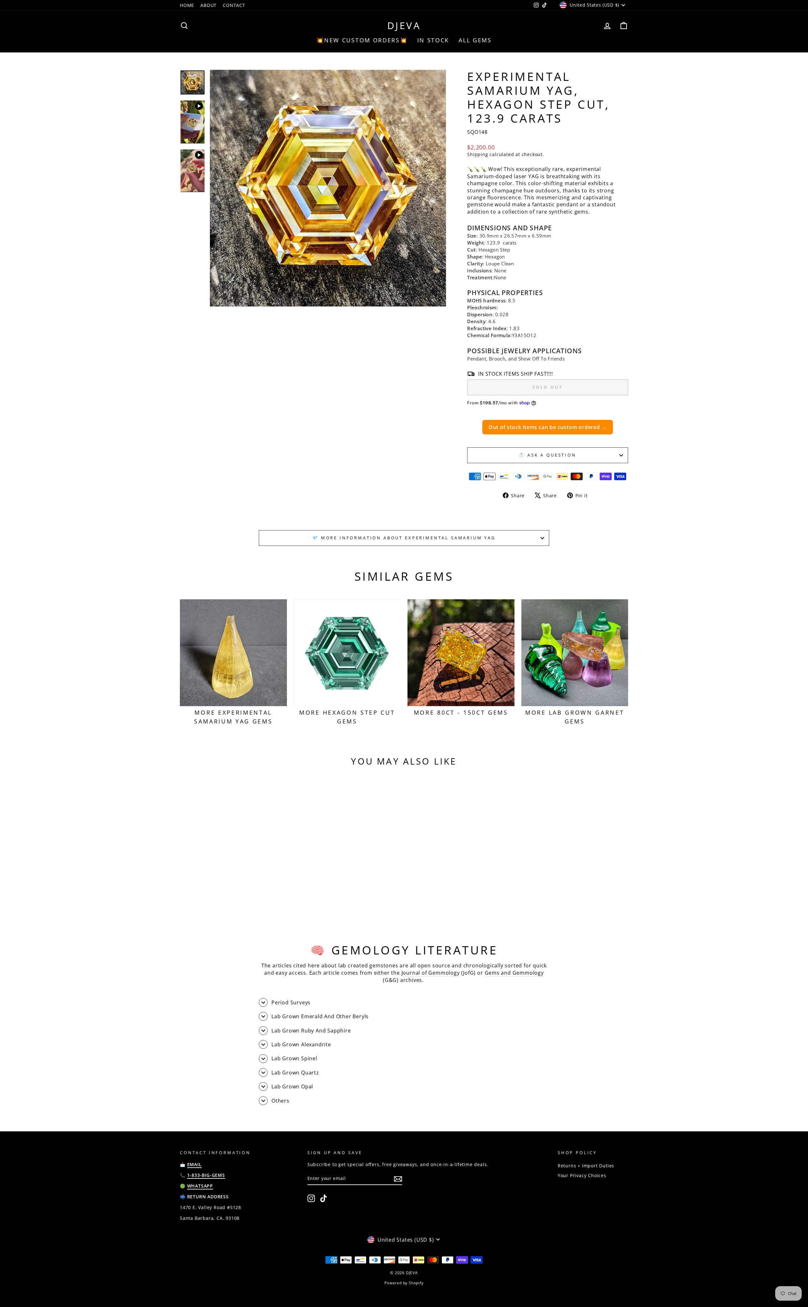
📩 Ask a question (547, 455)
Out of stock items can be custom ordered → (548, 427)
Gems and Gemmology (514, 972)
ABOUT (208, 5)
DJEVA (404, 25)
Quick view (233, 882)
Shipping (477, 154)
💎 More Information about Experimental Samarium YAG (404, 538)
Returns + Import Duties (586, 1166)
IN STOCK (433, 40)
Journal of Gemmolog (429, 972)
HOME (187, 5)
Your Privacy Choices (582, 1175)
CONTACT (234, 5)
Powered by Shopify (403, 1283)
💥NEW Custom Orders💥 (361, 40)
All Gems (475, 40)
